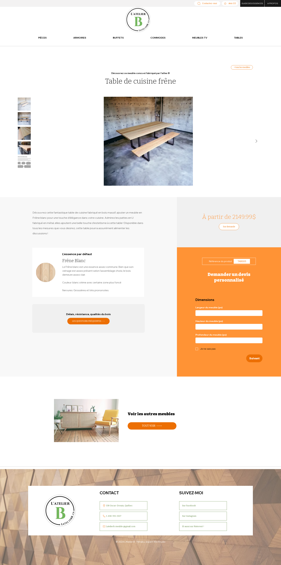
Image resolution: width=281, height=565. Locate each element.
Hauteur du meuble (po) (209, 321)
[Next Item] (256, 141)
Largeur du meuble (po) (209, 307)
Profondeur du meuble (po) (211, 334)
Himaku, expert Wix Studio (151, 541)
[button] (42, 38)
